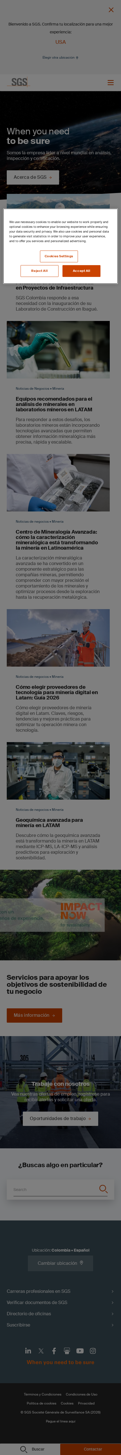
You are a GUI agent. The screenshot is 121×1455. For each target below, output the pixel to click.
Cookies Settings (59, 256)
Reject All (39, 271)
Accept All (81, 271)
